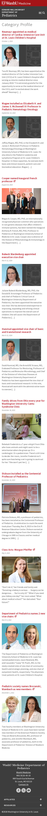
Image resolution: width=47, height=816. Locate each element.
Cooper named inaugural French (19, 180)
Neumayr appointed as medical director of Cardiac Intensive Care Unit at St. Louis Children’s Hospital (23, 34)
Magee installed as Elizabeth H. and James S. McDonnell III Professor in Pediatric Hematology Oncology (21, 106)
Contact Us (23, 784)
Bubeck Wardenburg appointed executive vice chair (19, 256)
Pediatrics (9, 15)
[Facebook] (18, 790)
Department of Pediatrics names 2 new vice (23, 615)
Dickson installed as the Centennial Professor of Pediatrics (21, 475)
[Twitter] (23, 790)
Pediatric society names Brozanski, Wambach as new (21, 688)
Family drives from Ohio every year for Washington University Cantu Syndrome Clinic (23, 403)
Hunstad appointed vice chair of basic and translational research (22, 330)
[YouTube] (28, 790)
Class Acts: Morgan (18, 549)
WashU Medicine (23, 772)
